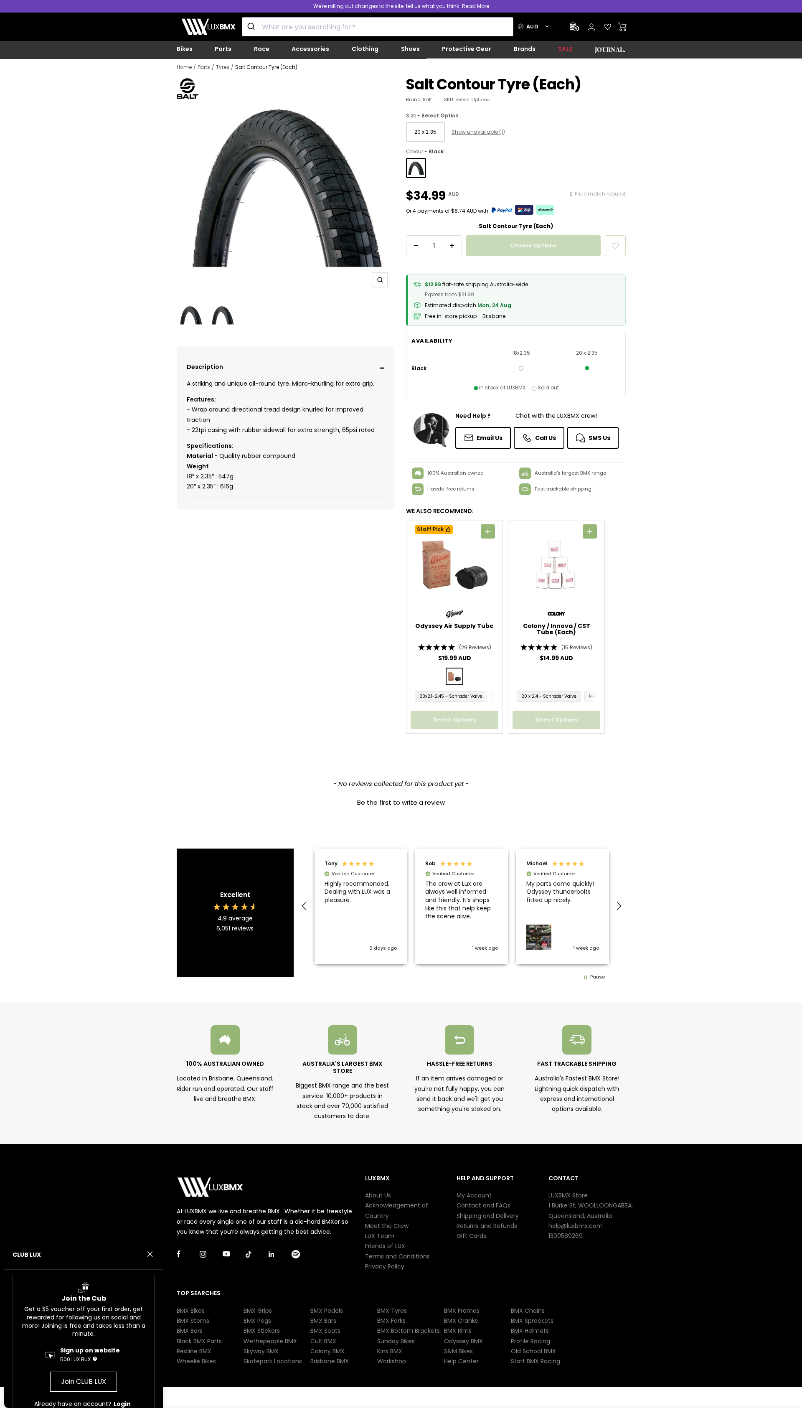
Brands (525, 49)
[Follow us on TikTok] (257, 1254)
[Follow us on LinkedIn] (280, 1254)
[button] (286, 368)
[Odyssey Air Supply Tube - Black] (454, 676)
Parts (223, 49)
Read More (475, 6)
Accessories (310, 49)
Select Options (472, 99)
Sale (565, 49)
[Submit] (252, 27)
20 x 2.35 (425, 131)
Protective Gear (466, 49)
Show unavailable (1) (478, 131)
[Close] (150, 1254)
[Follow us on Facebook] (188, 1254)
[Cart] (622, 27)
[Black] (416, 168)
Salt (427, 99)
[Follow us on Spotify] (303, 1254)
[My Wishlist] (608, 27)
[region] (462, 906)
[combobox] (377, 26)
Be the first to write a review (401, 802)
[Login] (591, 26)
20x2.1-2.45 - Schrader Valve (450, 696)
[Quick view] (488, 531)
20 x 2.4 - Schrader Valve (548, 696)
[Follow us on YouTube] (234, 1254)
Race (261, 49)
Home (184, 67)
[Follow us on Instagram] (211, 1254)
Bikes (185, 49)
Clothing (365, 49)
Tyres (222, 67)
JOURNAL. (610, 49)
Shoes (410, 49)
